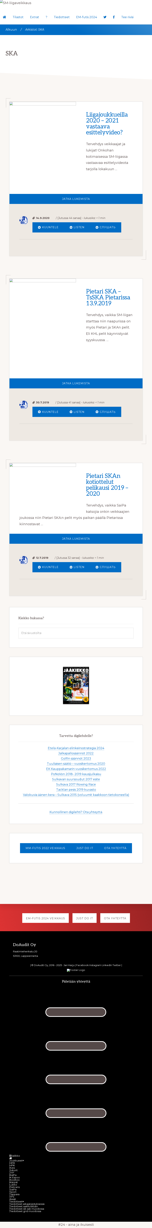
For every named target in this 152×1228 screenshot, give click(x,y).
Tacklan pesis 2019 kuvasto (76, 789)
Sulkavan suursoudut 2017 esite (76, 779)
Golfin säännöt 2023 (76, 758)
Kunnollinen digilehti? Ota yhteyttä (75, 812)
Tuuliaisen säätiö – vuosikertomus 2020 (76, 763)
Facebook (82, 965)
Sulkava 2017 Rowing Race (76, 784)
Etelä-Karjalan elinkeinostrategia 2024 (76, 748)
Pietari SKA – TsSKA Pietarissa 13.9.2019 (108, 297)
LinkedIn (107, 965)
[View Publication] (76, 685)
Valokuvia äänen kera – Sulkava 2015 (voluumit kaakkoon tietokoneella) (76, 795)
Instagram (95, 965)
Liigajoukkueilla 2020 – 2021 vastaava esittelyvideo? (107, 123)
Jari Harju (69, 965)
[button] (140, 12)
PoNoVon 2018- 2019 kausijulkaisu (76, 774)
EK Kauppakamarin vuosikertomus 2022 (76, 769)
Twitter (117, 965)
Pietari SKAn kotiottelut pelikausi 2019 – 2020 (107, 485)
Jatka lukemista (96, 200)
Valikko (15, 1155)
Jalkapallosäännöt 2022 (76, 753)
